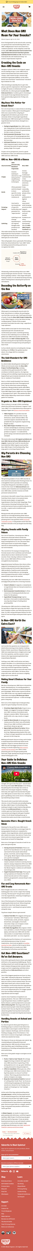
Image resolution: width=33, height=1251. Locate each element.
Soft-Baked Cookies (7, 1183)
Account (4, 1206)
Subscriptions (5, 1216)
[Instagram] (14, 1171)
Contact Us (4, 1208)
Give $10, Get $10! (23, 1181)
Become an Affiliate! (8, 1219)
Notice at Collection (7, 1227)
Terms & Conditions (24, 1194)
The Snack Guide (12, 1131)
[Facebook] (10, 1171)
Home (4, 1131)
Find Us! (4, 1191)
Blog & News (21, 1186)
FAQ (2, 1213)
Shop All (4, 1189)
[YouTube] (17, 1171)
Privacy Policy (22, 1189)
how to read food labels (21, 410)
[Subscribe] (29, 1158)
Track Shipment (6, 1211)
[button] (3, 6)
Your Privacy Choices (8, 1224)
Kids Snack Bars (6, 1181)
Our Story (21, 1183)
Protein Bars (5, 1186)
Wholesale (4, 1194)
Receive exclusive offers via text (12, 1163)
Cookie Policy (22, 1191)
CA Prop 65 (21, 1196)
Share (28, 1133)
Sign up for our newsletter (9, 1154)
